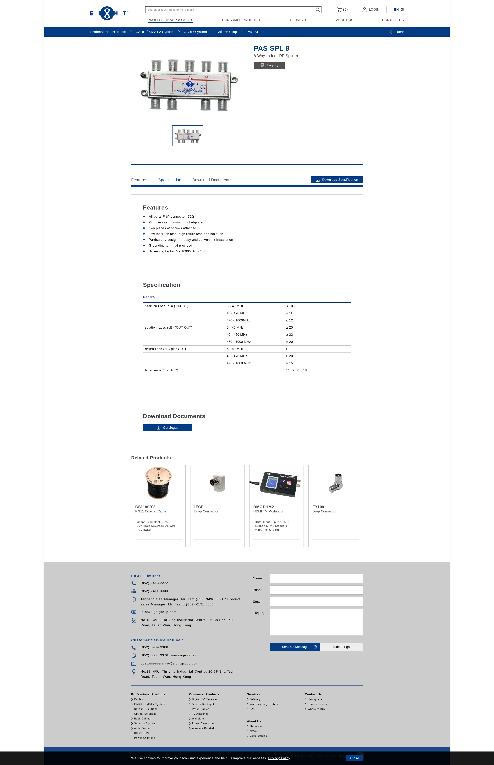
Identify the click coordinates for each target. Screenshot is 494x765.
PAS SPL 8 (256, 32)
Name (257, 578)
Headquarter (315, 699)
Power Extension (203, 723)
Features (139, 180)
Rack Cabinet (142, 718)
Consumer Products (241, 20)
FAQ (252, 709)
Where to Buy (316, 709)
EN (396, 9)
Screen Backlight (203, 704)
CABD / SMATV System (155, 32)
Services (298, 20)
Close (354, 758)
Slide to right (341, 647)
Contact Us (393, 20)
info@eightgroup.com (158, 612)
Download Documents (212, 180)
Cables (138, 699)
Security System (145, 723)
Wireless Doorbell (203, 728)
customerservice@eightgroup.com (169, 663)
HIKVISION (141, 733)
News (253, 730)
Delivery (255, 699)
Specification (169, 180)
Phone (257, 590)
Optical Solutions (145, 713)
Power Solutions (144, 737)
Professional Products (170, 20)
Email (257, 601)
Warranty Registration (264, 704)
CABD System (195, 32)
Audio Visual (142, 728)
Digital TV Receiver (204, 699)
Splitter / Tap (227, 32)
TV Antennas (200, 713)
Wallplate (198, 718)
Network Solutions (146, 709)
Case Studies (258, 735)
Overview (256, 726)
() (345, 9)
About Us (344, 20)
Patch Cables (200, 709)
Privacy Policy (279, 758)
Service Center (317, 704)
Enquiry (259, 613)
